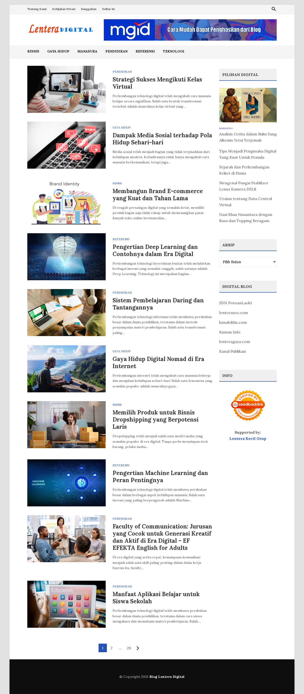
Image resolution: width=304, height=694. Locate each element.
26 (129, 648)
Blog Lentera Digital (167, 677)
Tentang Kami (37, 9)
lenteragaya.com (234, 341)
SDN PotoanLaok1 (235, 302)
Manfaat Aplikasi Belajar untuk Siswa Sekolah (156, 597)
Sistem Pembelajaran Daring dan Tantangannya (158, 304)
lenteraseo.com (233, 312)
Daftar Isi (108, 9)
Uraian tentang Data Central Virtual (245, 201)
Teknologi (173, 51)
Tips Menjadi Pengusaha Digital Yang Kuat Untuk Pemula (247, 154)
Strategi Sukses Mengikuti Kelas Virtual (157, 83)
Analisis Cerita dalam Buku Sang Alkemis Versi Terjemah (248, 137)
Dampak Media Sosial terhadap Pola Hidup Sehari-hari (162, 139)
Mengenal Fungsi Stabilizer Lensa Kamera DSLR (243, 186)
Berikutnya (138, 648)
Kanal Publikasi (232, 351)
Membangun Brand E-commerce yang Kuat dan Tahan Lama (158, 194)
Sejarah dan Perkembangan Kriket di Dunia (244, 170)
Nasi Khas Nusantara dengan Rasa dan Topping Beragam (245, 217)
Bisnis (33, 51)
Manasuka (87, 51)
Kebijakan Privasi (63, 9)
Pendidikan (116, 51)
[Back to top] (290, 680)
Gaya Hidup (58, 51)
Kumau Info (229, 332)
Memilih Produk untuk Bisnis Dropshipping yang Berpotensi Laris (156, 419)
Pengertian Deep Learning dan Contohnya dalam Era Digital (155, 250)
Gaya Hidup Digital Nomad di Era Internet (158, 362)
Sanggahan (88, 9)
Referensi (145, 51)
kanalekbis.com (233, 322)
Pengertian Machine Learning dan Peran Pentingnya (160, 476)
